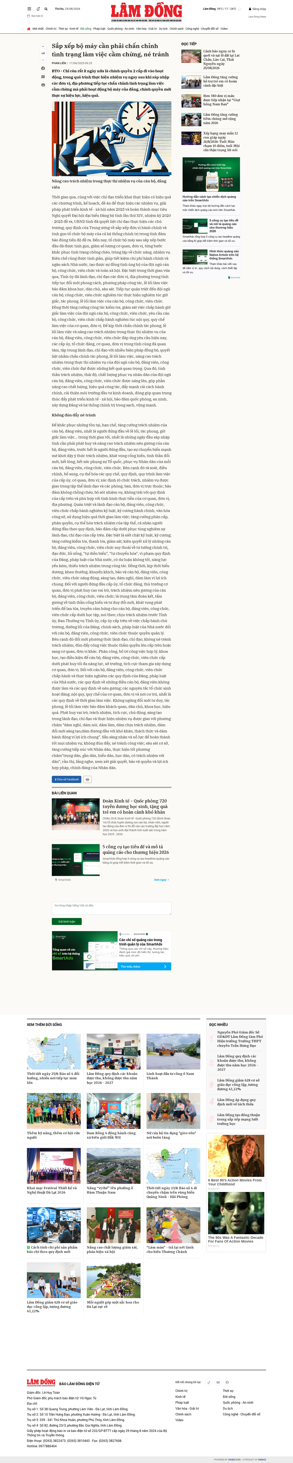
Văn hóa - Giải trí (146, 28)
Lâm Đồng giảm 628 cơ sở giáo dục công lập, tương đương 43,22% (52, 1306)
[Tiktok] (208, 1382)
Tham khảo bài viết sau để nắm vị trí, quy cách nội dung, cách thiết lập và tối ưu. (210, 268)
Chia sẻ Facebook (68, 779)
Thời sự (63, 28)
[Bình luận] (43, 76)
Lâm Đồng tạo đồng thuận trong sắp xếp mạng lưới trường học (238, 1119)
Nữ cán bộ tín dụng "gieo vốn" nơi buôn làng (171, 1135)
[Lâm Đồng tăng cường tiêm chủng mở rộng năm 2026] (191, 119)
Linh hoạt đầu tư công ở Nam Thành (170, 1076)
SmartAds (64, 880)
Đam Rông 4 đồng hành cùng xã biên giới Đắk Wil (111, 1135)
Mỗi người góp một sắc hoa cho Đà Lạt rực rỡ (113, 1304)
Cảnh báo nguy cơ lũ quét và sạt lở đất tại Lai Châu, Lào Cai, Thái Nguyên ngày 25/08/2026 (221, 59)
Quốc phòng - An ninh (120, 28)
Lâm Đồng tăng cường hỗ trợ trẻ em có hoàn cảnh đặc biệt (220, 81)
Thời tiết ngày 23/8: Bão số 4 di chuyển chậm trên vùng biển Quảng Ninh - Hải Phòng (171, 1192)
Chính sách (177, 28)
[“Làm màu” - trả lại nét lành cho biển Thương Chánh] (173, 1225)
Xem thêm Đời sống (44, 1024)
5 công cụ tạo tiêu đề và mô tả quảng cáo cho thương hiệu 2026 (136, 849)
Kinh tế (74, 28)
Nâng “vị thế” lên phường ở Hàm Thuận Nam (110, 1190)
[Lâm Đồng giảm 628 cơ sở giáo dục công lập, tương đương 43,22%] (54, 1280)
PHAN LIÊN (59, 63)
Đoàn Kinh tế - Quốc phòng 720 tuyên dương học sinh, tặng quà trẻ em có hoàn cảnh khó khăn (135, 807)
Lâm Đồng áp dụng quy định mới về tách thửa (236, 1102)
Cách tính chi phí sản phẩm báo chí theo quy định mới (52, 1249)
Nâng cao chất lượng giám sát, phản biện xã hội (112, 1249)
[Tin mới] (38, 8)
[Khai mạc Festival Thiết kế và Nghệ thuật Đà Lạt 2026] (54, 1166)
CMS (234, 1459)
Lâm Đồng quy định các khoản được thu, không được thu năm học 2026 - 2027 (112, 1078)
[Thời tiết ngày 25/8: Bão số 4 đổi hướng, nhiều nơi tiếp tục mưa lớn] (54, 1052)
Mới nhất (38, 28)
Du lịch (163, 28)
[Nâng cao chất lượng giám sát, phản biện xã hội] (114, 1225)
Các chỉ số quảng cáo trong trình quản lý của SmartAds (140, 941)
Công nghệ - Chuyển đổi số (202, 28)
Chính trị (51, 28)
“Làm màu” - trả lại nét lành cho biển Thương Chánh (170, 1249)
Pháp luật (99, 28)
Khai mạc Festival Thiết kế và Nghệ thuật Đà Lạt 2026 (52, 1190)
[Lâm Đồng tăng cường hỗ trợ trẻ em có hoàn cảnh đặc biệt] (191, 82)
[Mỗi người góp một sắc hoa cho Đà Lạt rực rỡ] (114, 1280)
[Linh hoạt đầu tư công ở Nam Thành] (173, 1052)
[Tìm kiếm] (46, 9)
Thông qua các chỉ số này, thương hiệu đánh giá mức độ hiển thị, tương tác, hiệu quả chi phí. (143, 952)
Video (224, 28)
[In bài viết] (43, 85)
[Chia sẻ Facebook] (43, 68)
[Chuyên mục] (29, 8)
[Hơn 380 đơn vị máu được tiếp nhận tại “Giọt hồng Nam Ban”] (191, 101)
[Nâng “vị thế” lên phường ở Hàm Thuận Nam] (114, 1166)
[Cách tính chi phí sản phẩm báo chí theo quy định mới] (54, 1225)
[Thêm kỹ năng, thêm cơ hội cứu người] (54, 1111)
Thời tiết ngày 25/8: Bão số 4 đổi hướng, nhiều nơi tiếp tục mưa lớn (53, 1078)
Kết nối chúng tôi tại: (188, 1382)
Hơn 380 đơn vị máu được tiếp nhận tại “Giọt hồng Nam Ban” (221, 100)
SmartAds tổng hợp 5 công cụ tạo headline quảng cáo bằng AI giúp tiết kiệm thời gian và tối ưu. (136, 860)
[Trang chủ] (29, 28)
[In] (87, 779)
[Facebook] (227, 1382)
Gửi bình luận (66, 921)
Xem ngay (160, 880)
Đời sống (85, 28)
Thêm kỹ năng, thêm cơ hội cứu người (53, 1135)
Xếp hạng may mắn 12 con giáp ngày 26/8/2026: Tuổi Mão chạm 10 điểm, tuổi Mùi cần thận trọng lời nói (221, 141)
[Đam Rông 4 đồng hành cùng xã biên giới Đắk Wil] (114, 1111)
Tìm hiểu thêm (130, 966)
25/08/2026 (67, 9)
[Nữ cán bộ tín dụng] (173, 1111)
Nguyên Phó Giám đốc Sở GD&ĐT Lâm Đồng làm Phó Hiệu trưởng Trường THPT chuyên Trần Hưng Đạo (240, 1039)
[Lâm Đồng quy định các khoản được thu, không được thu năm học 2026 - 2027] (114, 1052)
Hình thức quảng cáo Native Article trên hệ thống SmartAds (224, 255)
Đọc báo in (37, 15)
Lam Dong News (257, 16)
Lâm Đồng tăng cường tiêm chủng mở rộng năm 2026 (220, 119)
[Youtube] (218, 1382)
